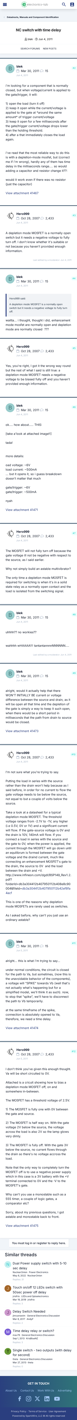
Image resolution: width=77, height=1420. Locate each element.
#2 (74, 68)
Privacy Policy (18, 1411)
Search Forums (30, 48)
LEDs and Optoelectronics (35, 1296)
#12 (74, 1051)
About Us (11, 1390)
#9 (74, 673)
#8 (74, 614)
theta (15, 1359)
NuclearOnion (20, 1272)
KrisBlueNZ (32, 1338)
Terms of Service (37, 1411)
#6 (74, 407)
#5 (74, 348)
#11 (74, 943)
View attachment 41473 (22, 731)
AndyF (30, 1319)
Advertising (65, 1390)
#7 (74, 533)
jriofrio (16, 1296)
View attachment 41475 (22, 1226)
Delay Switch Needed (29, 1311)
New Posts (49, 48)
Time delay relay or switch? (33, 1331)
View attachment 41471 (22, 510)
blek (30, 39)
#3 (74, 215)
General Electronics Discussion (43, 1315)
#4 (74, 278)
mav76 (16, 1335)
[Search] (64, 4)
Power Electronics (38, 1272)
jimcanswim (19, 1315)
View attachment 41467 (22, 193)
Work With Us (46, 1390)
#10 (74, 754)
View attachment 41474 (22, 1028)
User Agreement (57, 1411)
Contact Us (27, 1390)
